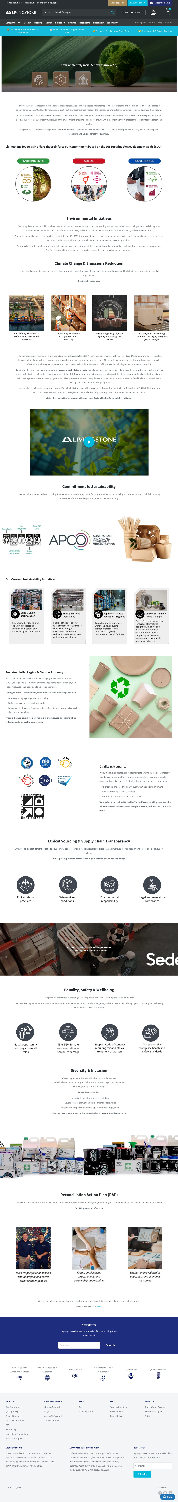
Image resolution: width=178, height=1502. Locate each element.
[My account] (153, 10)
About (152, 22)
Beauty (27, 22)
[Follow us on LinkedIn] (170, 1493)
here (99, 1306)
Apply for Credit (51, 1420)
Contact (168, 22)
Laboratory (112, 22)
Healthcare (84, 22)
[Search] (112, 12)
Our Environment (14, 1407)
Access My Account (53, 1416)
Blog (81, 1407)
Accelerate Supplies (15, 1438)
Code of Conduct (13, 1416)
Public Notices (116, 1416)
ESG (7, 1425)
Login (153, 14)
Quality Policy (12, 1411)
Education (60, 22)
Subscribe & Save (162, 2)
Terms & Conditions (119, 1407)
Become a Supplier (154, 1411)
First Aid (72, 22)
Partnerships (12, 1429)
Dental (49, 22)
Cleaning (38, 22)
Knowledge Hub (117, 2)
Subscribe (110, 1345)
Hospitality (98, 22)
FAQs (46, 1411)
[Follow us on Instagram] (160, 1493)
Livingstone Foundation (17, 1434)
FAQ (160, 22)
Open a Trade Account (155, 1407)
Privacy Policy (116, 1411)
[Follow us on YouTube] (165, 1493)
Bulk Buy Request (137, 2)
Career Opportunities (15, 1420)
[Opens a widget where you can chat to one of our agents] (167, 1497)
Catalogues (140, 22)
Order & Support (52, 1407)
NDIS (147, 1416)
